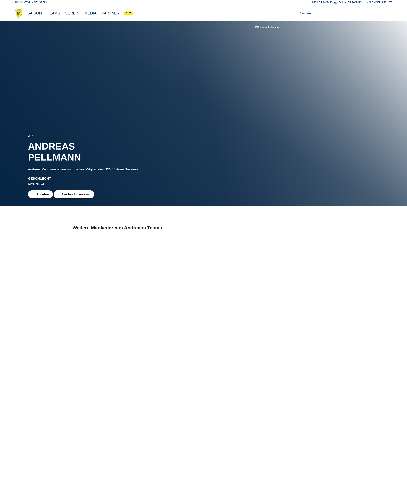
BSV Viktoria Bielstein (31, 2)
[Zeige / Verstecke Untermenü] (43, 13)
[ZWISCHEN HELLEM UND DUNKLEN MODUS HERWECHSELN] (336, 3)
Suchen (305, 13)
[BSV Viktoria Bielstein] (18, 13)
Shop (128, 13)
